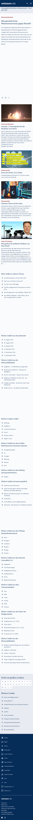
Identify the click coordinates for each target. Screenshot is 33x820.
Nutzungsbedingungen (6, 812)
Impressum (4, 803)
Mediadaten (4, 810)
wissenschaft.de (11, 177)
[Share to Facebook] (6, 98)
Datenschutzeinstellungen (7, 806)
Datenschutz (4, 804)
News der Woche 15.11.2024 (16, 175)
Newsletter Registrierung (7, 814)
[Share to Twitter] (9, 98)
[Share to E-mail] (2, 98)
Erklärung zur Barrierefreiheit (8, 808)
